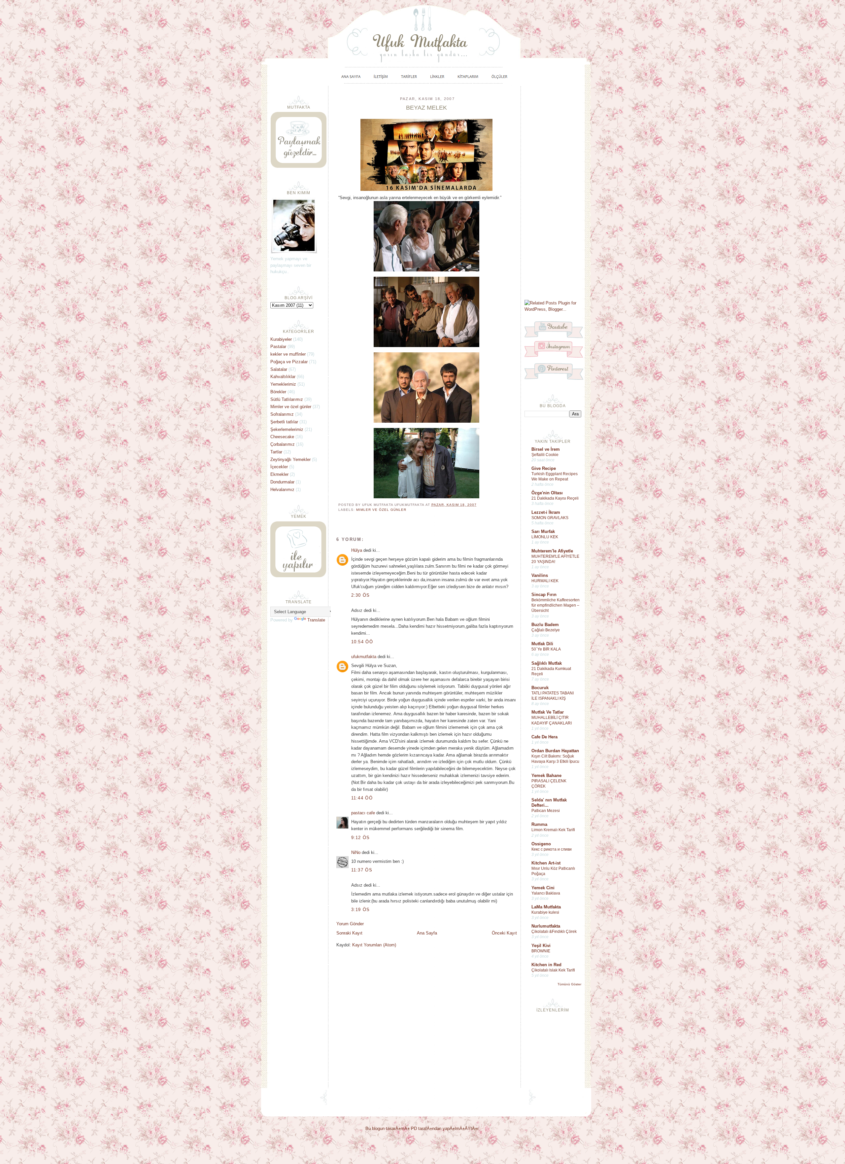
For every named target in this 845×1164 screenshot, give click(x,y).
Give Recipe (543, 468)
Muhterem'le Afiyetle (552, 550)
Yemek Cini (543, 887)
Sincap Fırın (544, 594)
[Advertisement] (552, 192)
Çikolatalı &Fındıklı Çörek (554, 931)
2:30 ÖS (360, 595)
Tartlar (276, 451)
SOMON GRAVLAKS (549, 517)
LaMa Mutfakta (546, 906)
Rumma (539, 824)
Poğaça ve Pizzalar (289, 361)
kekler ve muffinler (288, 354)
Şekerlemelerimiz (286, 429)
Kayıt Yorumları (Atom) (374, 944)
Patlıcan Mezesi (545, 810)
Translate (316, 619)
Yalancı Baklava (545, 893)
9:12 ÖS (360, 837)
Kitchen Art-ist (545, 863)
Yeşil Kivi (541, 945)
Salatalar (278, 369)
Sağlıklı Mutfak (546, 663)
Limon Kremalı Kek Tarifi (553, 830)
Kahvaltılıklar (282, 376)
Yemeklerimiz (283, 384)
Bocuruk (540, 687)
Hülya (356, 550)
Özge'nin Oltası (547, 492)
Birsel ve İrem (545, 449)
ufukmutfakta (363, 656)
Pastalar (278, 346)
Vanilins (539, 575)
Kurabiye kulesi (545, 912)
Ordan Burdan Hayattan (555, 750)
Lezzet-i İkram (545, 512)
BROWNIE (540, 951)
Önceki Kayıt (504, 933)
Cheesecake (282, 436)
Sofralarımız (282, 414)
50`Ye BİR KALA (546, 649)
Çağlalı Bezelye (545, 630)
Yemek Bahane (546, 775)
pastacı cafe (363, 812)
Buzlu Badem (545, 624)
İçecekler (279, 466)
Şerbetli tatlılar (284, 421)
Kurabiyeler (281, 339)
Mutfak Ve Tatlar (547, 712)
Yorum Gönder (350, 923)
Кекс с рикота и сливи (551, 849)
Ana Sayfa (427, 933)
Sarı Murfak (543, 531)
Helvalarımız (282, 489)
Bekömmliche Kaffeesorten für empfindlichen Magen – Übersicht (555, 605)
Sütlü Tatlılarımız (286, 399)
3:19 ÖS (360, 909)
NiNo (355, 852)
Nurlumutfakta (545, 926)
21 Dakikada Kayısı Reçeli (555, 498)
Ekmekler (279, 474)
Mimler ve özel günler (381, 509)
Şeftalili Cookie (544, 454)
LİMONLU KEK (544, 537)
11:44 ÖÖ (362, 797)
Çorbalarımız (282, 444)
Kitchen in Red (546, 964)
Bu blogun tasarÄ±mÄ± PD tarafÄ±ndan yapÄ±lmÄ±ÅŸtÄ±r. (422, 1128)
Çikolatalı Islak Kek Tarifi (553, 970)
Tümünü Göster (569, 984)
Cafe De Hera (544, 736)
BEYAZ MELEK (426, 107)
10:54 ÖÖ (362, 641)
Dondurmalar (282, 481)
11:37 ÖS (361, 869)
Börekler (278, 391)
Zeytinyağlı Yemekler (290, 459)
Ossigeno (541, 843)
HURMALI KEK (544, 581)
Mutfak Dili (542, 643)
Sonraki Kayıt (349, 933)
